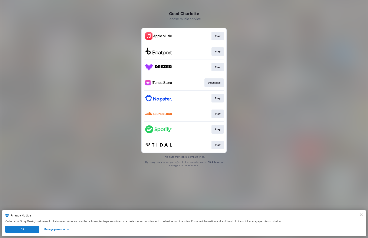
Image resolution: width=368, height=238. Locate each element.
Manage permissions (56, 229)
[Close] (361, 214)
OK (22, 229)
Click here (214, 162)
